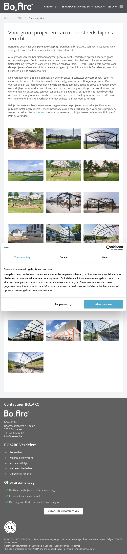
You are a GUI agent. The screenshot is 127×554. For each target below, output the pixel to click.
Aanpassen (61, 304)
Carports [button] (50, 6)
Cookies (48, 545)
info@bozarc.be (13, 436)
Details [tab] (64, 257)
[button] (121, 6)
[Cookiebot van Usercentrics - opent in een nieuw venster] (108, 247)
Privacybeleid (35, 545)
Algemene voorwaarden (16, 545)
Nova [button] (98, 6)
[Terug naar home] (18, 6)
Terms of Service (81, 548)
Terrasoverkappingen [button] (76, 6)
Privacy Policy (62, 548)
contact (41, 112)
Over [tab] (105, 257)
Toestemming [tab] (22, 257)
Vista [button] (111, 6)
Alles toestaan (103, 304)
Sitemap (76, 545)
